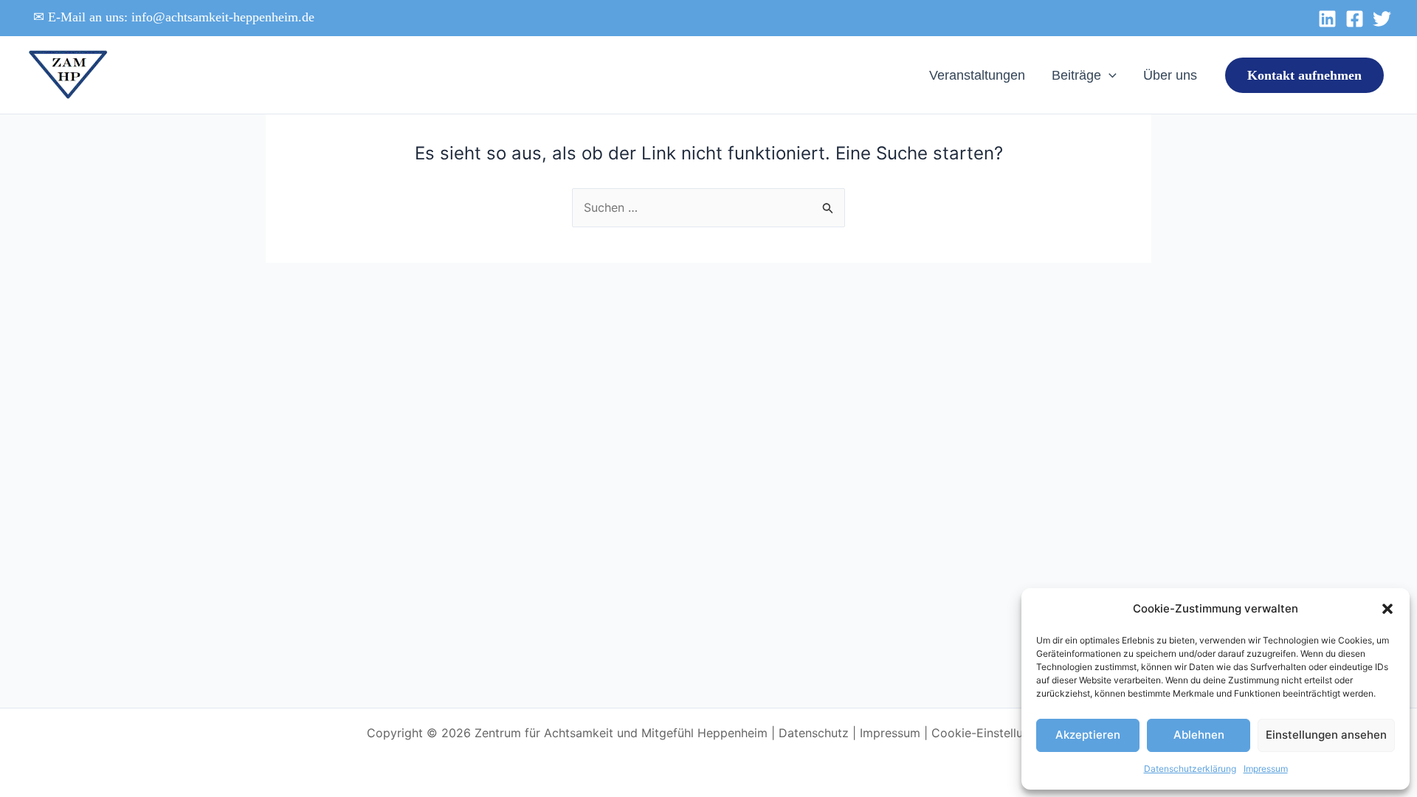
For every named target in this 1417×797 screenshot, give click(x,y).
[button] (1387, 608)
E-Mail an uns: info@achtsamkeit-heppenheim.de (181, 17)
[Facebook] (1354, 19)
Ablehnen (1198, 735)
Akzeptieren (1087, 735)
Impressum (1266, 768)
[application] (1109, 75)
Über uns (1170, 75)
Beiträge (1076, 75)
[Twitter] (1382, 19)
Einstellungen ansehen (1326, 735)
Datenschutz (814, 732)
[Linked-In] (1327, 19)
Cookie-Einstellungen (990, 732)
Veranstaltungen (977, 75)
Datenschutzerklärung (1190, 768)
